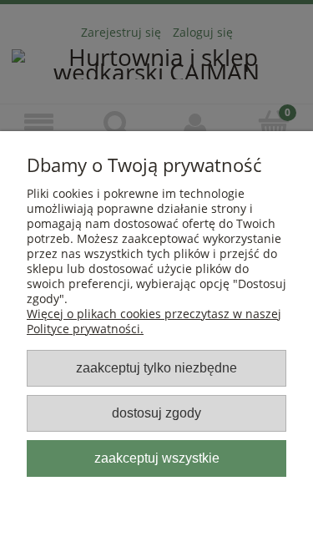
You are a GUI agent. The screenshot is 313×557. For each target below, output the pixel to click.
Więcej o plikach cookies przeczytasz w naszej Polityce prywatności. (154, 321)
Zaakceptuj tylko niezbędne (156, 367)
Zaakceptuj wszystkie (157, 457)
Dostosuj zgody (156, 412)
